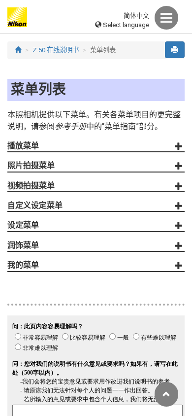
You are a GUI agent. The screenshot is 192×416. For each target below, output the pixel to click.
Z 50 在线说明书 (55, 50)
